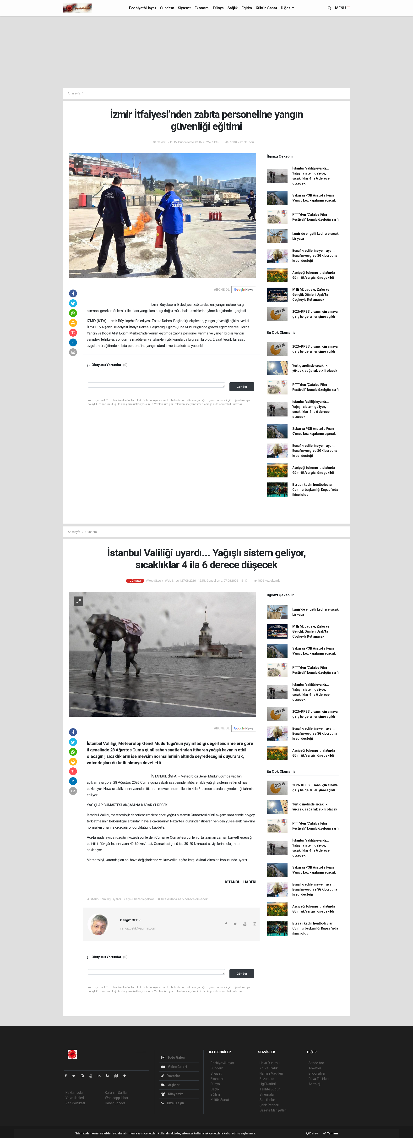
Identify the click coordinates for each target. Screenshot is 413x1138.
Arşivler (173, 1085)
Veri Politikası (75, 1103)
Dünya (218, 8)
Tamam (332, 1133)
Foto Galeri (176, 1057)
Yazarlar (173, 1076)
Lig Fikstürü (268, 1084)
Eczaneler (267, 1079)
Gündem (167, 8)
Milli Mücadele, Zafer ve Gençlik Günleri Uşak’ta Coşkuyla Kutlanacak (310, 294)
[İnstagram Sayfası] (84, 1076)
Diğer (286, 8)
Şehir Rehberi (269, 1105)
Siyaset (184, 8)
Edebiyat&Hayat (142, 8)
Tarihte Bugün (270, 1089)
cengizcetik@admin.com (138, 928)
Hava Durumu (270, 1063)
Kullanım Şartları (117, 1092)
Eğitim (246, 8)
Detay (313, 1133)
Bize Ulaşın (175, 1103)
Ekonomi (202, 8)
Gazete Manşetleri (273, 1110)
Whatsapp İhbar (116, 1098)
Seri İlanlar (267, 1100)
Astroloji (315, 1084)
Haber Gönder (115, 1103)
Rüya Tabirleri (318, 1079)
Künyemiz (175, 1094)
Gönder (242, 386)
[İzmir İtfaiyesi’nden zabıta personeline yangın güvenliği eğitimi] (162, 215)
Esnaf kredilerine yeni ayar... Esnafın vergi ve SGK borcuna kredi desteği (314, 256)
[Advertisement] (206, 52)
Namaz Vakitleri (271, 1073)
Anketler (315, 1068)
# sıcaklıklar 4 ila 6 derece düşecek (183, 899)
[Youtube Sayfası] (92, 1076)
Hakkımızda (74, 1092)
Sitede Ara (316, 1063)
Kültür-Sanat (266, 8)
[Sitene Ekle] (126, 1076)
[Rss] (109, 1076)
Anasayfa (74, 93)
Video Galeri (177, 1067)
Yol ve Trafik (269, 1068)
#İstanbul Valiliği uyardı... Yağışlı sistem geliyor (120, 899)
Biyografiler (317, 1073)
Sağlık (233, 8)
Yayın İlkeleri (74, 1098)
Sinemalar (267, 1094)
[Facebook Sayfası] (68, 1076)
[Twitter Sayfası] (75, 1076)
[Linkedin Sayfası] (101, 1076)
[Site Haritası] (118, 1076)
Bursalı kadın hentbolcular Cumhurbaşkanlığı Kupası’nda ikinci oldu (315, 490)
